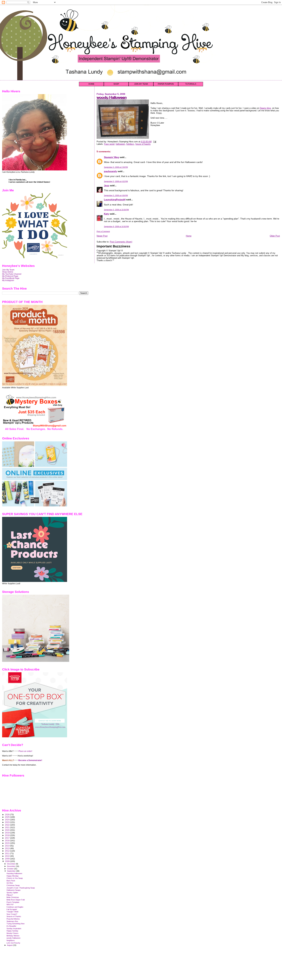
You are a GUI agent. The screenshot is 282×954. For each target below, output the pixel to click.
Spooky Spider (12, 893)
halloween (120, 144)
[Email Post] (154, 141)
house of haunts (143, 144)
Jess (106, 185)
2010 (7, 856)
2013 (7, 848)
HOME (91, 84)
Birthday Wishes (13, 936)
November (11, 866)
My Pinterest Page (10, 276)
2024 (7, 820)
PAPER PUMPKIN (166, 84)
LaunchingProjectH (114, 199)
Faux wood (109, 144)
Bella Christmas (13, 897)
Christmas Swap (13, 885)
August (10, 945)
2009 (7, 859)
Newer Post (102, 236)
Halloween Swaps (14, 890)
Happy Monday (13, 876)
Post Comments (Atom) (121, 242)
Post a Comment (103, 231)
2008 (7, 861)
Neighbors (11, 940)
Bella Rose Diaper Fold (16, 900)
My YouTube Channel (11, 274)
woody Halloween (111, 97)
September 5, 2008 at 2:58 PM (116, 167)
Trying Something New (15, 924)
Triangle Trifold (12, 912)
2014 (7, 846)
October (10, 869)
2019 (7, 833)
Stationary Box (12, 921)
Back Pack (11, 881)
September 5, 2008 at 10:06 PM (116, 210)
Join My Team (8, 270)
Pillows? (10, 895)
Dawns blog (265, 108)
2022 (7, 825)
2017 (7, 838)
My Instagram (8, 280)
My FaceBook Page (10, 278)
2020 (7, 830)
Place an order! (25, 751)
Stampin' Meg (111, 157)
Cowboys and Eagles (15, 907)
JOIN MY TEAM (141, 84)
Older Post (275, 236)
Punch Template (13, 902)
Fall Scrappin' (12, 909)
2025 (7, 817)
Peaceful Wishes (13, 919)
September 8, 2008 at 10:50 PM (116, 226)
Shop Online (7, 272)
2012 (7, 851)
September (11, 871)
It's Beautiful (11, 926)
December (11, 864)
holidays (130, 144)
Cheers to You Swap (15, 878)
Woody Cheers (12, 933)
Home (188, 236)
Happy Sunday (12, 931)
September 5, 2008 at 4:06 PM (116, 195)
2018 (7, 835)
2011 (7, 853)
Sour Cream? (12, 914)
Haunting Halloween (14, 873)
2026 (7, 814)
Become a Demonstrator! (30, 760)
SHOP (116, 84)
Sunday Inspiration (14, 928)
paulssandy (110, 171)
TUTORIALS (190, 84)
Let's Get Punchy (13, 943)
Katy (106, 213)
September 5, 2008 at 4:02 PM (116, 181)
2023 (7, 822)
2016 (7, 840)
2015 (7, 843)
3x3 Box (10, 883)
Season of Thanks (14, 916)
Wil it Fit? (10, 904)
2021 (7, 827)
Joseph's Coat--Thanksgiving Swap (21, 888)
